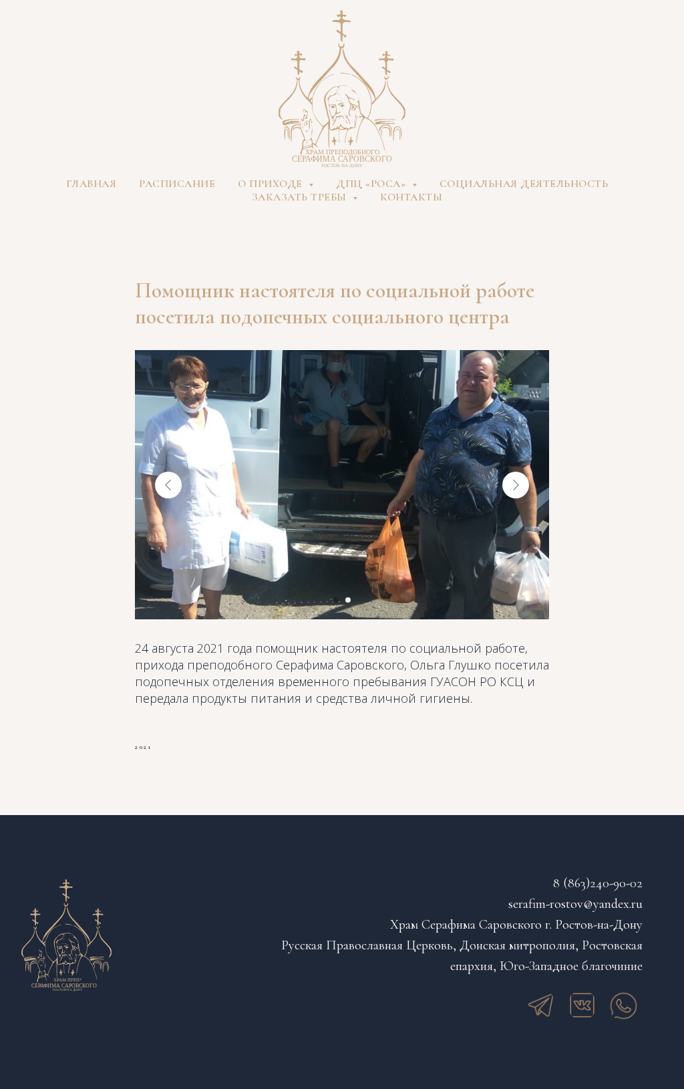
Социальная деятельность (524, 183)
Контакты (411, 197)
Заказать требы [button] (301, 197)
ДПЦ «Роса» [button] (372, 183)
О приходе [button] (271, 183)
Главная (91, 183)
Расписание (177, 183)
